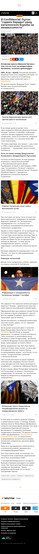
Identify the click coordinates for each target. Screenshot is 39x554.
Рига (12, 503)
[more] (36, 123)
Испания (13, 475)
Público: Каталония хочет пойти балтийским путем (16, 207)
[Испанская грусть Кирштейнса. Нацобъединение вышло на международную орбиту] (19, 392)
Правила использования (21, 519)
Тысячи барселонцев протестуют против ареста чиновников (17, 118)
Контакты (10, 519)
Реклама (3, 530)
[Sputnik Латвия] (5, 14)
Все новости (5, 503)
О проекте (4, 519)
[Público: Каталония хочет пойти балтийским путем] (19, 192)
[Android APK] (6, 538)
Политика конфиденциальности (10, 521)
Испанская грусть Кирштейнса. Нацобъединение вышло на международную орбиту (16, 408)
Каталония (20, 475)
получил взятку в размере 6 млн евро (17, 435)
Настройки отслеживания (8, 533)
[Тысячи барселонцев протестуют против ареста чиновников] (19, 103)
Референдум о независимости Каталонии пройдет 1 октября (16, 293)
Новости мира (5, 475)
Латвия (18, 503)
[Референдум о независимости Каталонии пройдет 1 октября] (19, 278)
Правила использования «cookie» (11, 524)
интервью (5, 332)
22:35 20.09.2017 (6, 31)
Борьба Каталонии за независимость (11, 479)
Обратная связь (11, 530)
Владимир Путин (29, 475)
